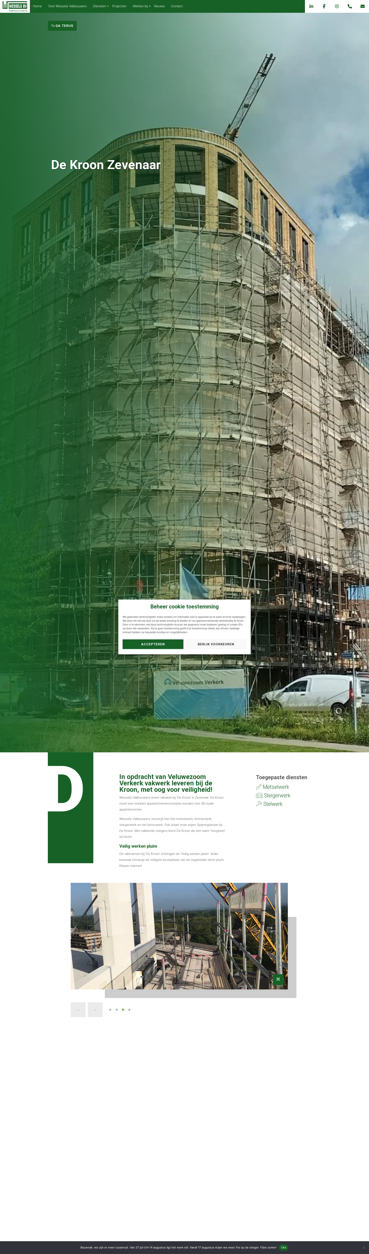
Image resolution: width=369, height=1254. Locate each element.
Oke (284, 1247)
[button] (110, 1010)
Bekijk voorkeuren (216, 644)
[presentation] (78, 1009)
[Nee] (364, 1247)
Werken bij (140, 6)
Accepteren (153, 644)
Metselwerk (275, 787)
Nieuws (159, 6)
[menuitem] (37, 6)
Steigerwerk (276, 795)
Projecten (119, 6)
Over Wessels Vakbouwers (67, 6)
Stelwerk (272, 804)
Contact (177, 6)
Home (37, 6)
